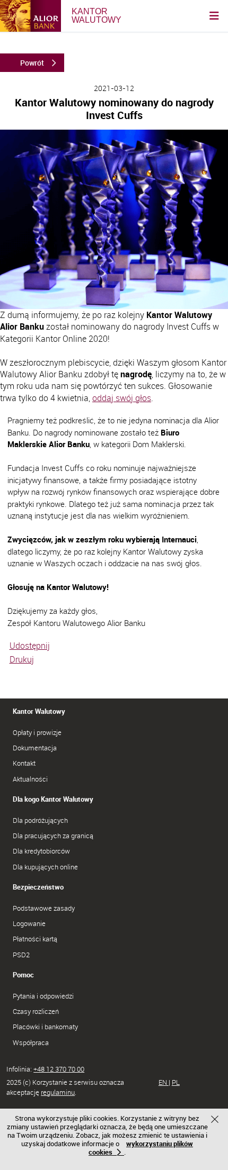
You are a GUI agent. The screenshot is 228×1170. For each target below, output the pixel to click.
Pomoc (23, 974)
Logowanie (29, 923)
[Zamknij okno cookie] (216, 1120)
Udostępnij (30, 645)
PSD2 (21, 954)
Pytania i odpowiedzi (43, 996)
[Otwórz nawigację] (214, 15)
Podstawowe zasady (44, 908)
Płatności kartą (35, 939)
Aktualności (30, 779)
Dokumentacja (35, 747)
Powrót (32, 63)
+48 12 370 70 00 (58, 1069)
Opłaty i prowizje (37, 732)
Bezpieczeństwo (38, 887)
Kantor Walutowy (39, 711)
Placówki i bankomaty (45, 1026)
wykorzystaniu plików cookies (141, 1148)
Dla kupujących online (45, 867)
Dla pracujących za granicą (53, 835)
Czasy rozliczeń (36, 1011)
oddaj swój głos (121, 398)
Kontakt (24, 763)
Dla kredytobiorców (41, 851)
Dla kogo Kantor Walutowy (53, 799)
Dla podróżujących (40, 820)
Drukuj (22, 659)
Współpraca (31, 1042)
